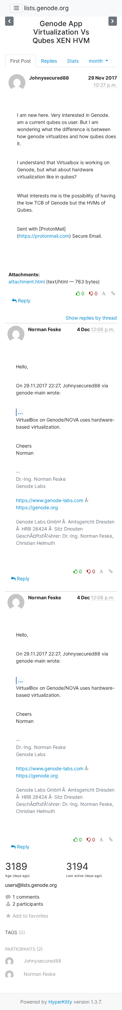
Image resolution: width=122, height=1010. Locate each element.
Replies (49, 61)
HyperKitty (60, 1002)
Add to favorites (30, 916)
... (20, 412)
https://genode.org (37, 507)
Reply (23, 300)
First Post (20, 61)
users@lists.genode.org (31, 885)
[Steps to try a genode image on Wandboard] (112, 21)
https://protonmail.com (44, 236)
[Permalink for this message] (113, 293)
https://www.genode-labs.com (49, 500)
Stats (73, 61)
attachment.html (26, 281)
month (96, 61)
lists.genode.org (46, 8)
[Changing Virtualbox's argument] (9, 21)
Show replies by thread (91, 318)
